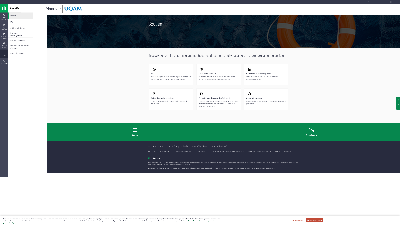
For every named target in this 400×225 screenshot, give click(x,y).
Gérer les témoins (297, 220)
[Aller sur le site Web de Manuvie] (53, 8)
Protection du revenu (4, 37)
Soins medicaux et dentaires (4, 19)
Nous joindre (4, 63)
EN (390, 2)
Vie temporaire (4, 29)
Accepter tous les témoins (314, 220)
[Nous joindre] (374, 2)
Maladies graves (4, 46)
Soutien (4, 55)
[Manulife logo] (4, 8)
